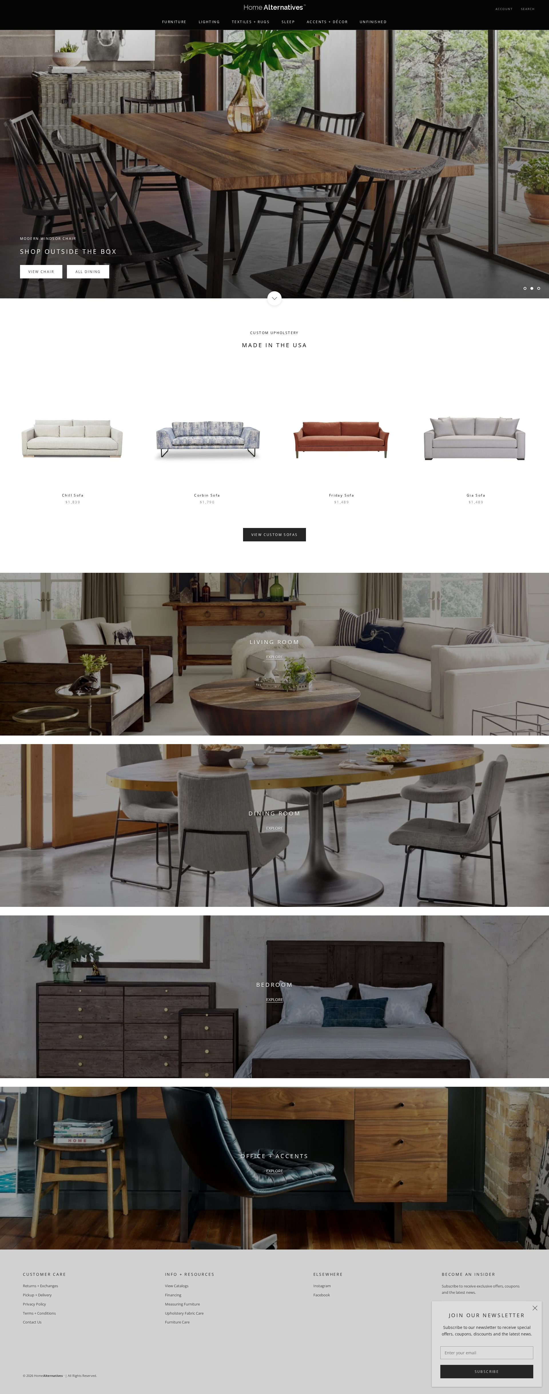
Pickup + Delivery (37, 1294)
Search (528, 9)
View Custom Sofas (274, 534)
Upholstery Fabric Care (184, 1313)
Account (504, 9)
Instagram (322, 1285)
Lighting (209, 21)
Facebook (321, 1294)
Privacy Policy (34, 1304)
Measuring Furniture (182, 1304)
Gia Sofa (476, 495)
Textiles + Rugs (251, 21)
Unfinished (373, 21)
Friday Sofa (341, 495)
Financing (173, 1294)
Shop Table (41, 178)
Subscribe (487, 1371)
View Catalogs (176, 1285)
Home (275, 8)
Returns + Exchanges (40, 1285)
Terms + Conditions (39, 1313)
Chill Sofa (73, 495)
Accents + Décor (327, 21)
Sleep (288, 21)
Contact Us (32, 1322)
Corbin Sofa (207, 495)
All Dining (90, 178)
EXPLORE (274, 657)
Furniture (174, 21)
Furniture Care (177, 1322)
